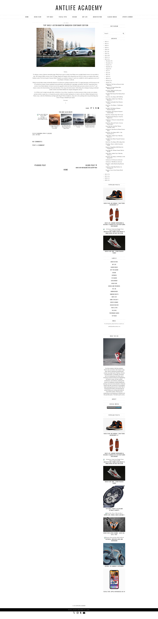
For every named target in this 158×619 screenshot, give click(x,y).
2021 (106, 43)
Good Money (114, 280)
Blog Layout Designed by (79, 609)
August (107, 68)
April (107, 76)
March (107, 78)
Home (27, 17)
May (107, 74)
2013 (106, 59)
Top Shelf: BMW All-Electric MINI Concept (42, 119)
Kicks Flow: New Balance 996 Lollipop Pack (115, 142)
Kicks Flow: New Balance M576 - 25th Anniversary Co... (114, 133)
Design (74, 17)
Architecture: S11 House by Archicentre (114, 159)
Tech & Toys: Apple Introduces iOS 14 (114, 591)
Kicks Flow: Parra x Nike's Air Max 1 (114, 515)
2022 (106, 41)
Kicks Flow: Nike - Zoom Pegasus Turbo (114, 252)
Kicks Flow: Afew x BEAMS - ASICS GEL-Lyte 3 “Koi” (114, 533)
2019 (106, 47)
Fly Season (114, 278)
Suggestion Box (114, 305)
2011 (106, 176)
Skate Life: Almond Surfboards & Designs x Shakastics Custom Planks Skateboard (114, 224)
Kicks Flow (37, 17)
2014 (106, 57)
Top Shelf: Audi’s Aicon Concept (78, 126)
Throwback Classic (114, 313)
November (108, 62)
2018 (106, 49)
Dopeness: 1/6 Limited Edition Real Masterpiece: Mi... (113, 88)
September (108, 66)
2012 (106, 174)
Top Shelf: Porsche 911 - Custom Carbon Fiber (90, 126)
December (108, 60)
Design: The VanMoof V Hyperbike (114, 566)
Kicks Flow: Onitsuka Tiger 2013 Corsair (114, 114)
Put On (114, 289)
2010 (106, 178)
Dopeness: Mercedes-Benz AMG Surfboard (114, 539)
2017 (106, 51)
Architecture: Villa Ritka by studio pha (114, 161)
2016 (106, 53)
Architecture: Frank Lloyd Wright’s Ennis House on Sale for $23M (114, 232)
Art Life (85, 17)
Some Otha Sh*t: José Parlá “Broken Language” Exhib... (113, 127)
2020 (106, 45)
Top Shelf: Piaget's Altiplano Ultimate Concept (114, 509)
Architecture (97, 17)
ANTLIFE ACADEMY (79, 7)
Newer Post (41, 165)
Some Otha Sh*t (114, 299)
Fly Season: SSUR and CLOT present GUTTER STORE (113, 91)
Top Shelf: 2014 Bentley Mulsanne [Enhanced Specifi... (113, 109)
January (107, 82)
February (108, 80)
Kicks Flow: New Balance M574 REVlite (114, 96)
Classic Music (112, 17)
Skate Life (114, 297)
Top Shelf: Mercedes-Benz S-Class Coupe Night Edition (66, 127)
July (107, 70)
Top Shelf (50, 17)
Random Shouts (114, 294)
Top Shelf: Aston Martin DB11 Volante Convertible (54, 127)
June (107, 72)
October (107, 64)
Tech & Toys (63, 17)
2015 (106, 55)
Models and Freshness (114, 286)
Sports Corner (128, 17)
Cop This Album (114, 270)
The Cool (114, 310)
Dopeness (114, 275)
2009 (106, 180)
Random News (114, 291)
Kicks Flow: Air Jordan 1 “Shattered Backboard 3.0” (114, 204)
